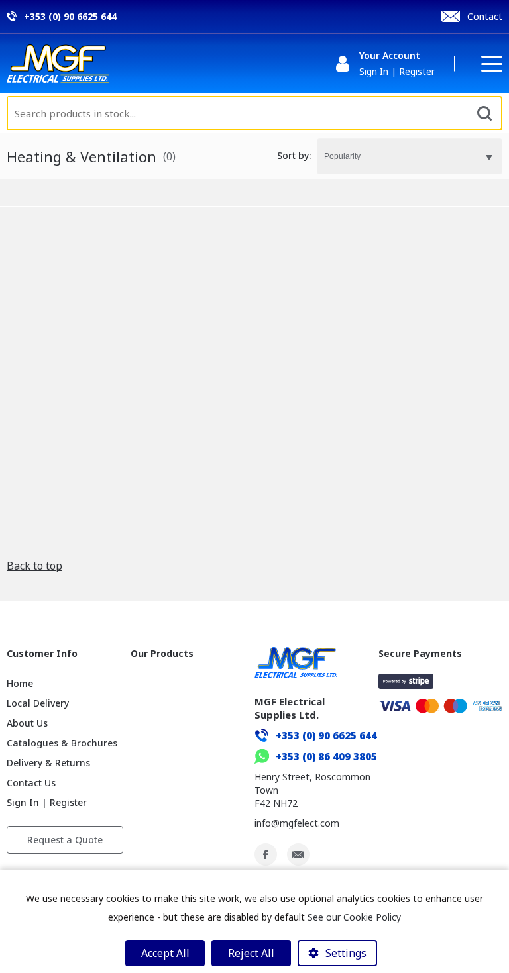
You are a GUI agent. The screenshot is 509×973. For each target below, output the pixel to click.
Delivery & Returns (48, 762)
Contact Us (31, 782)
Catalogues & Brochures (62, 743)
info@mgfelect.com (296, 823)
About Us (27, 723)
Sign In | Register (47, 802)
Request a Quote (65, 839)
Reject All (251, 953)
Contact (484, 16)
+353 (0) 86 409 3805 (326, 756)
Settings (346, 953)
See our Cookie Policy (354, 917)
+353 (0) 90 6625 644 (326, 735)
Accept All (165, 953)
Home (20, 683)
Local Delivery (38, 703)
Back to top (34, 565)
